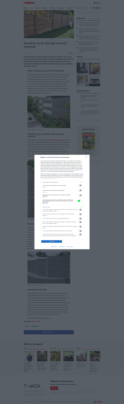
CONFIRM (51, 241)
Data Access (62, 246)
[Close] (86, 157)
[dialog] (62, 202)
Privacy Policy (70, 246)
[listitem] (62, 182)
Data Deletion (54, 246)
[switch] (80, 185)
